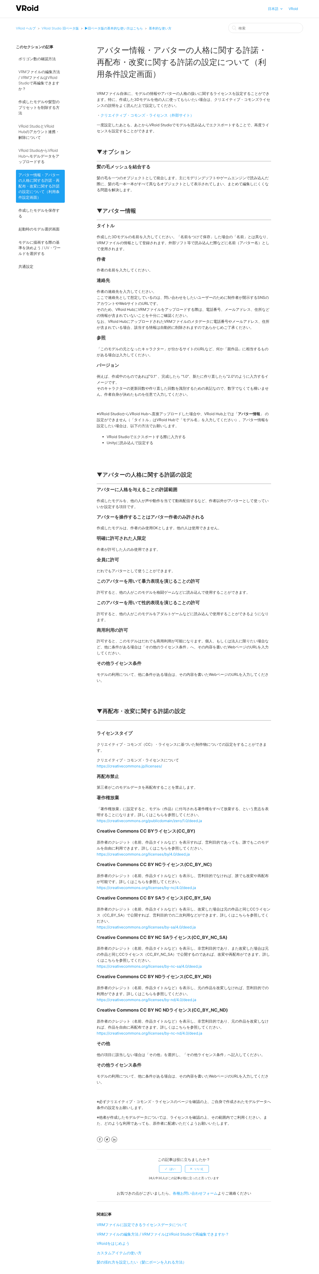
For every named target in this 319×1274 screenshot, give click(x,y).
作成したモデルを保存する (39, 213)
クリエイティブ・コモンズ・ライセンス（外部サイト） (147, 115)
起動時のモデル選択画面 (39, 229)
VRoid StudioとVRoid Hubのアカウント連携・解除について (38, 132)
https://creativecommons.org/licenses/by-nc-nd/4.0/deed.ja (149, 1033)
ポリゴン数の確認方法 (37, 58)
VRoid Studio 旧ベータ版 (60, 28)
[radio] (170, 1169)
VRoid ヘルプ (26, 28)
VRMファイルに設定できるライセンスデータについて (142, 1224)
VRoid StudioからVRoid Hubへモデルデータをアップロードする (38, 156)
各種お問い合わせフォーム (195, 1193)
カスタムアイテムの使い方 (119, 1253)
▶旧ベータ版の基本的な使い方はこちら (114, 28)
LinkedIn (114, 1139)
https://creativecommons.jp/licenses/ (129, 766)
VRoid (293, 8)
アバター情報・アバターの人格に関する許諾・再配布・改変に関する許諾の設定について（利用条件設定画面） (39, 186)
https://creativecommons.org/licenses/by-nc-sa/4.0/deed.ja (149, 966)
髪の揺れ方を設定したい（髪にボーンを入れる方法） (141, 1262)
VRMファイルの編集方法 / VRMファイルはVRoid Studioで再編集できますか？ (39, 80)
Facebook (100, 1139)
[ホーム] (27, 10)
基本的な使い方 (160, 28)
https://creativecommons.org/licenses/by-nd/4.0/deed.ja (146, 999)
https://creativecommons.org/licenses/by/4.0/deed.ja (143, 854)
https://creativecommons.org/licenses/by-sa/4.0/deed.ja (146, 927)
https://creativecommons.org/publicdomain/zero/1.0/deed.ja (149, 820)
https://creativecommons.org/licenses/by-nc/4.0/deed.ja (146, 887)
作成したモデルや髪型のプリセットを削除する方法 (39, 107)
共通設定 (25, 266)
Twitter (107, 1139)
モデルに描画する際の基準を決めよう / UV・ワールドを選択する (39, 248)
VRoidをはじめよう (113, 1243)
